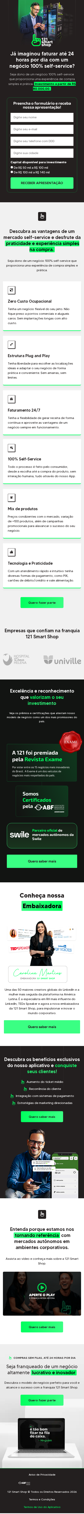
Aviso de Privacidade (42, 1474)
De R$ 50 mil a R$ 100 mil (31, 167)
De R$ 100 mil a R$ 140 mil (32, 172)
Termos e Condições (42, 1499)
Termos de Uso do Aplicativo (42, 1507)
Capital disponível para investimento (38, 162)
